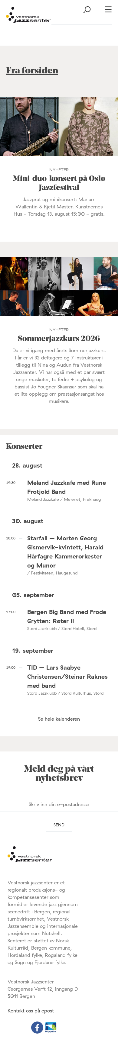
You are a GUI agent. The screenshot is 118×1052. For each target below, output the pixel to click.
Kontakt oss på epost (31, 1011)
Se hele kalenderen (59, 719)
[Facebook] (38, 1032)
